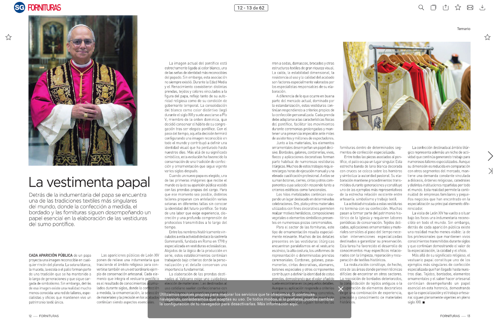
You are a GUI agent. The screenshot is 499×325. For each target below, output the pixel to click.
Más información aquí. (278, 304)
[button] (421, 7)
